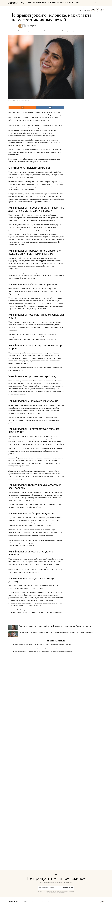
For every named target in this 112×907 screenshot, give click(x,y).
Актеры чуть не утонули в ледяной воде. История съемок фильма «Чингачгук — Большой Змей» (56, 632)
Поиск (96, 3)
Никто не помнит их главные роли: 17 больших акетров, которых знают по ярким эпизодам (42, 644)
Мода (22, 3)
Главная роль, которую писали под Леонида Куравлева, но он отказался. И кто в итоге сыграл (55, 626)
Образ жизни (61, 3)
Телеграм (93, 9)
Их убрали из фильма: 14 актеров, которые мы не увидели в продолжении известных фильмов (43, 652)
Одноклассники (102, 9)
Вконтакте (97, 9)
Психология (46, 3)
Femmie (17, 2)
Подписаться (68, 888)
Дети (54, 3)
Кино (69, 3)
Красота (28, 3)
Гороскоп (75, 3)
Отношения (37, 3)
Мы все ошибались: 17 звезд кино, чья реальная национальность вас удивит (37, 648)
